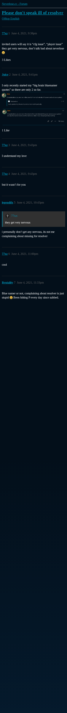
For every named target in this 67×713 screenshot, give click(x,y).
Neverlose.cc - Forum (14, 3)
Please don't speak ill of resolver (32, 12)
